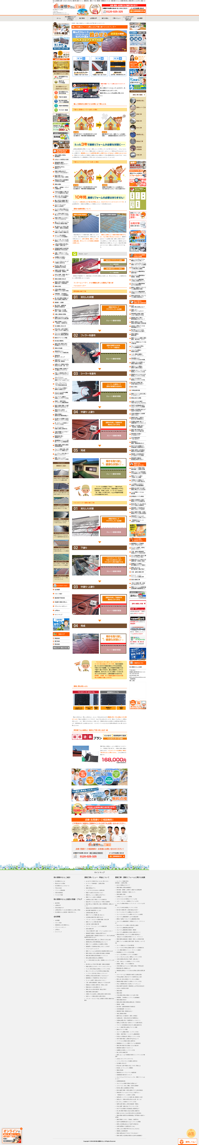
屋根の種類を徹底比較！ (135, 334)
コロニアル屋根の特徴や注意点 (136, 350)
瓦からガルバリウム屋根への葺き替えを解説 (138, 268)
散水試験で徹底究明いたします (93, 910)
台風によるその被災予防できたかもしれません (138, 402)
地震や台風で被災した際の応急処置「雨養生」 (61, 271)
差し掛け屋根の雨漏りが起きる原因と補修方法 (61, 298)
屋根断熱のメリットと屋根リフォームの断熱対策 (61, 441)
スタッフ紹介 (58, 593)
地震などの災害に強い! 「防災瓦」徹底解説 (137, 426)
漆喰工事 (139, 114)
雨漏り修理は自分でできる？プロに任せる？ (61, 172)
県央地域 (57, 644)
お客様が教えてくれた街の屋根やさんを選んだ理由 (67, 910)
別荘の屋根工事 (135, 579)
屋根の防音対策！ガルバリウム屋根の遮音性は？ (138, 296)
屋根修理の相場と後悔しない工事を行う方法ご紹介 (98, 939)
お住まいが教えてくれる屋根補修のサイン (138, 326)
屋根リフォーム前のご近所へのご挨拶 (136, 476)
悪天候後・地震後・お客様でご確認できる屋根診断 (129, 889)
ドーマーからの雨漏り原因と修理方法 (61, 428)
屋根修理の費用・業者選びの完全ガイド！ (61, 163)
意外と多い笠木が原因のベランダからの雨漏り (61, 196)
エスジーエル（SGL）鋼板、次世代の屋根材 (127, 1085)
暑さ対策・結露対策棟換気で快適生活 (126, 1006)
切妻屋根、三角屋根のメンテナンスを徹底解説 (61, 294)
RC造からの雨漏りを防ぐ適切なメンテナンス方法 (62, 419)
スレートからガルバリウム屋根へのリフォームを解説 (138, 264)
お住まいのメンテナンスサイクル (125, 1058)
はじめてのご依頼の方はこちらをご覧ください (97, 881)
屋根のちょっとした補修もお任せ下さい (95, 895)
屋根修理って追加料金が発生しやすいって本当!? (138, 508)
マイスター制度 (59, 895)
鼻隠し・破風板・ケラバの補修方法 (61, 188)
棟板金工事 (139, 141)
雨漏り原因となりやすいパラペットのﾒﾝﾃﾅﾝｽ (61, 218)
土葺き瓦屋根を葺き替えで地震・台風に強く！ (61, 244)
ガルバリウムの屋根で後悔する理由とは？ (61, 388)
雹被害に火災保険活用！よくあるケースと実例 (138, 454)
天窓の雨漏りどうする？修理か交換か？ (61, 432)
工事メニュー (117, 18)
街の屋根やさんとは (60, 881)
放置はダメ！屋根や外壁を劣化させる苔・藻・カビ (129, 1099)
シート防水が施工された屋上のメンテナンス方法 (61, 214)
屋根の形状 (58, 286)
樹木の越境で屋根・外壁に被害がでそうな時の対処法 (138, 512)
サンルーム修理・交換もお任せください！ (138, 548)
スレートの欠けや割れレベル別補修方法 (137, 346)
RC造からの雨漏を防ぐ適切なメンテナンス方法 (128, 1036)
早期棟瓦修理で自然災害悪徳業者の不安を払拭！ (61, 249)
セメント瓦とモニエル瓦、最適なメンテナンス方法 (129, 956)
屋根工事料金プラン (91, 888)
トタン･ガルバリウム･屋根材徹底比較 (61, 384)
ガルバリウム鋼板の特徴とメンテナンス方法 (61, 397)
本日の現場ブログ (59, 907)
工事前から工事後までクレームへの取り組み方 (138, 480)
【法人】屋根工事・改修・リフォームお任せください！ (99, 931)
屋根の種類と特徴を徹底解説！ (60, 155)
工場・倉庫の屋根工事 (137, 572)
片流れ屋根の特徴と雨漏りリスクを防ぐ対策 (61, 290)
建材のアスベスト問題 (61, 337)
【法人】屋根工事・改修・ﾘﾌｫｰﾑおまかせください (138, 583)
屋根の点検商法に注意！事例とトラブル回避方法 (138, 500)
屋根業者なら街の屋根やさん (62, 925)
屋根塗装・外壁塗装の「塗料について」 (126, 892)
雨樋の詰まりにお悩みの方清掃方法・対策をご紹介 (138, 560)
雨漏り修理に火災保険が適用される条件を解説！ (138, 450)
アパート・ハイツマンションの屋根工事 (137, 576)
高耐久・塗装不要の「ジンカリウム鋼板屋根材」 (129, 1034)
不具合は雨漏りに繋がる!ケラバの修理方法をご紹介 (129, 976)
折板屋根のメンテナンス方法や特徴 (125, 952)
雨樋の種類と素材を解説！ (92, 991)
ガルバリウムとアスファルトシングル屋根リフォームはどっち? (62, 379)
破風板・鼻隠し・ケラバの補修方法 (125, 963)
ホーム (59, 18)
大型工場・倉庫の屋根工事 (92, 924)
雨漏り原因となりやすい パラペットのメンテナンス (98, 966)
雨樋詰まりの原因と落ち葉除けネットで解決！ (138, 564)
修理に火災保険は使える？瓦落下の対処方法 (138, 410)
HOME (73, 23)
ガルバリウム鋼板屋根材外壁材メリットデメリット (138, 292)
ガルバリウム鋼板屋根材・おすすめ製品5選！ (128, 916)
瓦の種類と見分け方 (60, 326)
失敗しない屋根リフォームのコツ (137, 310)
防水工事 (139, 128)
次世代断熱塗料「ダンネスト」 (135, 438)
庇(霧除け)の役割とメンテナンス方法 (60, 257)
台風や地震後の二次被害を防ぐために (138, 414)
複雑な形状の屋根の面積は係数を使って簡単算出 (129, 1002)
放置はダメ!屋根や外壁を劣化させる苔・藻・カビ (62, 365)
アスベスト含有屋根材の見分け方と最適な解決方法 (129, 1025)
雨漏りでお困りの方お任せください (94, 892)
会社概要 (139, 18)
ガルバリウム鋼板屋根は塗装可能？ (138, 272)
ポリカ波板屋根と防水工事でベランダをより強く (138, 556)
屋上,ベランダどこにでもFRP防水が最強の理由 (62, 223)
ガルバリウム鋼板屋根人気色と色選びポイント (138, 280)
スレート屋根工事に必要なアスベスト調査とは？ (61, 449)
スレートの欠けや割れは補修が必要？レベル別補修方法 (130, 947)
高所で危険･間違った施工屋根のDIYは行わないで (62, 406)
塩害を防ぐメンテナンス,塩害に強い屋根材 (62, 360)
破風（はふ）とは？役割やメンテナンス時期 (61, 458)
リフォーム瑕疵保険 (60, 890)
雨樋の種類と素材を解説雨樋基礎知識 (61, 445)
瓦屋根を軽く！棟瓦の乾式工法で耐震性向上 (127, 1018)
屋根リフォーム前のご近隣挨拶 (93, 897)
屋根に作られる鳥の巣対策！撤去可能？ (138, 568)
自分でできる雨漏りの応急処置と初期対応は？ (138, 446)
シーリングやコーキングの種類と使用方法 (61, 262)
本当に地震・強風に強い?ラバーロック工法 (62, 275)
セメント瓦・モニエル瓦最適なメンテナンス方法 (61, 240)
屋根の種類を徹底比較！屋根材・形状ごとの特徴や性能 (130, 939)
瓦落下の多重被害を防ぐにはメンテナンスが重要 (138, 406)
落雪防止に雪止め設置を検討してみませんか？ (97, 975)
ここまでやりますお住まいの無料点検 (128, 18)
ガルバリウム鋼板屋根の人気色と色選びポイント (129, 932)
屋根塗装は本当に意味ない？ (60, 167)
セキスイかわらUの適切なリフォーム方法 (127, 899)
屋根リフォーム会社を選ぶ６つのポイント (138, 394)
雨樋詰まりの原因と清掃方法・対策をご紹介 (97, 984)
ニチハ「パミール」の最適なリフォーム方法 (127, 901)
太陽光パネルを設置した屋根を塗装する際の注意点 (98, 994)
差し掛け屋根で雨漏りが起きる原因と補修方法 (128, 1110)
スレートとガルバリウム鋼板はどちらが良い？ (138, 260)
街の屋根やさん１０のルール (62, 885)
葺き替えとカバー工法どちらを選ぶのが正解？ (138, 330)
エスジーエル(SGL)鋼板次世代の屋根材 (61, 393)
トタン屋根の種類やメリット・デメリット (137, 355)
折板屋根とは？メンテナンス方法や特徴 (138, 359)
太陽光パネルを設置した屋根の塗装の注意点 (138, 363)
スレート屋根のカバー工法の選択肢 (138, 342)
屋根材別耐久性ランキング (60, 356)
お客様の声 (93, 18)
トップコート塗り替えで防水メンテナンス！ (61, 454)
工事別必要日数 (135, 390)
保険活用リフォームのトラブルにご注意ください (138, 516)
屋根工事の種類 (137, 95)
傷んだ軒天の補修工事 (122, 1052)
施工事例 (82, 18)
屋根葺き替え (140, 100)
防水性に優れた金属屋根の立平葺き (125, 1088)
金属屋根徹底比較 (121, 1081)
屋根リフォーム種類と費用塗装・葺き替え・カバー (138, 338)
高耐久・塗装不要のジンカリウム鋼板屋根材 (61, 402)
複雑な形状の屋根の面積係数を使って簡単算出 (61, 282)
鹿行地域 (57, 641)
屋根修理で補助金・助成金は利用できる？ (137, 458)
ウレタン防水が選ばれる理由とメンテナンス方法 (61, 210)
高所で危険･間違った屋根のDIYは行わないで (128, 1038)
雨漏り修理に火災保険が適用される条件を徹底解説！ (130, 1135)
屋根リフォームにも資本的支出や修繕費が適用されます (99, 951)
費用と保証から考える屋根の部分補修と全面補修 (98, 953)
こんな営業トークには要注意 (137, 493)
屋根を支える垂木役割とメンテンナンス (61, 410)
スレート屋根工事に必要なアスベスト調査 (127, 1027)
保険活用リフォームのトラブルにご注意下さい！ (129, 1092)
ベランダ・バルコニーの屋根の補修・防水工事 (97, 919)
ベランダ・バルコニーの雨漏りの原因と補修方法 (61, 231)
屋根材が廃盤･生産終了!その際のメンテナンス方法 (129, 981)
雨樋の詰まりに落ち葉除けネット (94, 987)
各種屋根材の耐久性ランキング (124, 1074)
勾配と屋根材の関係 (60, 314)
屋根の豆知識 (58, 348)
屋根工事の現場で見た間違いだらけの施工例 (137, 430)
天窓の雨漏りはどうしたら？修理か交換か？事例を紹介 (130, 966)
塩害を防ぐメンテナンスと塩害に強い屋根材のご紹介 (130, 1097)
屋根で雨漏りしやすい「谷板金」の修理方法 (61, 322)
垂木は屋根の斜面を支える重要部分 (94, 958)
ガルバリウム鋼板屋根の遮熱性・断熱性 (138, 276)
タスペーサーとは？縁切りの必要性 (60, 205)
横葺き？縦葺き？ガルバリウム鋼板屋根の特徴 (138, 288)
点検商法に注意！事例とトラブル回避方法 (96, 899)
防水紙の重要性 (59, 340)
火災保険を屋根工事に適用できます (94, 917)
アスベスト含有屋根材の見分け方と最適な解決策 (61, 334)
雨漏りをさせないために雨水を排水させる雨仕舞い (129, 1113)
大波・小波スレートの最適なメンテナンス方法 (61, 253)
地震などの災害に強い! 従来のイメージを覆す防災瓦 (129, 1022)
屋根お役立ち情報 (136, 398)
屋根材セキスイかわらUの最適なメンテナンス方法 (138, 375)
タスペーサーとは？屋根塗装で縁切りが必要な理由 (129, 974)
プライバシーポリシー (61, 606)
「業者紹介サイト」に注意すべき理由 (137, 520)
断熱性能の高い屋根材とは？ (59, 436)
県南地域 (57, 638)
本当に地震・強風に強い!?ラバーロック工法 (127, 1106)
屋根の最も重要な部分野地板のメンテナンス (61, 344)
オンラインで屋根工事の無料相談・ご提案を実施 (138, 468)
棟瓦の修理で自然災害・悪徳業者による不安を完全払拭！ (131, 986)
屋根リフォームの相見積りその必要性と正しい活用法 (138, 472)
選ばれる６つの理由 (60, 883)
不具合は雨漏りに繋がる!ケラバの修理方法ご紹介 (62, 192)
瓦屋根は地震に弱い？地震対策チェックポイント (138, 422)
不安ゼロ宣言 (58, 888)
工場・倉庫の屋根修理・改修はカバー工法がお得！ (138, 552)
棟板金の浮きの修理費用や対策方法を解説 (61, 180)
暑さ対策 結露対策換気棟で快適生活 (60, 306)
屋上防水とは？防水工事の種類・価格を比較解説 (61, 227)
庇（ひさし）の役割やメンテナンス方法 (61, 423)
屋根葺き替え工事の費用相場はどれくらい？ (138, 318)
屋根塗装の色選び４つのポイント (136, 434)
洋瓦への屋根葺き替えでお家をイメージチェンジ (61, 373)
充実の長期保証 (59, 892)
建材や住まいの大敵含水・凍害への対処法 (61, 310)
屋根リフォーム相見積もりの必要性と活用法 (97, 944)
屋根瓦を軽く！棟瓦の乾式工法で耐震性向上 (137, 418)
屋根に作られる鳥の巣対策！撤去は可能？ (96, 989)
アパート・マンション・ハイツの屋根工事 (96, 926)
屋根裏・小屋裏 (59, 302)
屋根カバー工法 (141, 107)
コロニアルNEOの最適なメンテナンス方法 (138, 379)
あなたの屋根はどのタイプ (123, 885)
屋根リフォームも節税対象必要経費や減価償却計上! (138, 587)
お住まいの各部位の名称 (61, 159)
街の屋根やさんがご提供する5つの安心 (70, 18)
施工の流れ (105, 18)
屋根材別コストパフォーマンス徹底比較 (61, 352)
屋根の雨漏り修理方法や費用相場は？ (61, 415)
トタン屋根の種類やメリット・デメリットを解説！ (129, 950)
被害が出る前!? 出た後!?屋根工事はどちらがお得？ (138, 489)
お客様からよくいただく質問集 (124, 896)
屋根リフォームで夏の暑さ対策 (93, 921)
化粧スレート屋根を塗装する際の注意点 (136, 367)
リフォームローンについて (92, 948)
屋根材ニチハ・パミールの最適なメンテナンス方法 (138, 371)
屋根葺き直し (140, 134)
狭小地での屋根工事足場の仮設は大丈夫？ (137, 383)
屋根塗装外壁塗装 (139, 148)
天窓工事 (139, 155)
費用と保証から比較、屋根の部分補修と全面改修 (138, 322)
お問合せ (57, 610)
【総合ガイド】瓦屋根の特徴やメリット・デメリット (130, 936)
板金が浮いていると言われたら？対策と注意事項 (138, 504)
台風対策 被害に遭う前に (92, 912)
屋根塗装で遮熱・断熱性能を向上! (137, 442)
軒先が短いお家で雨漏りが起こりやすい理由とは (61, 329)
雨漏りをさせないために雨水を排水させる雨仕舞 (61, 318)
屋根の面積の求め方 (60, 279)
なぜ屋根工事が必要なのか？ (138, 306)
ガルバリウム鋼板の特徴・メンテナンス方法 (127, 1031)
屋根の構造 (58, 184)
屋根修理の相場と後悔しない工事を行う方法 (137, 314)
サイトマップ (58, 614)
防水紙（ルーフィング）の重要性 (125, 1068)
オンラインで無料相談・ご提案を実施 (95, 883)
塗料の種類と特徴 (137, 603)
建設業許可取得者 (60, 598)
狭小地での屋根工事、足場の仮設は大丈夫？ (127, 909)
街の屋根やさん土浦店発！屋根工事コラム (65, 912)
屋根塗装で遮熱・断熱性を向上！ (125, 1011)
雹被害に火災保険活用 (122, 1131)
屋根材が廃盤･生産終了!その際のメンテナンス (61, 369)
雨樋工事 (139, 121)
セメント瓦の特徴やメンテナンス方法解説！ (61, 236)
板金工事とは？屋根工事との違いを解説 (61, 176)
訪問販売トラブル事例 (137, 496)
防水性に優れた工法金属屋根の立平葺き (60, 266)
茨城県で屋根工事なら (61, 602)
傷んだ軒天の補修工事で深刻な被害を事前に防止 (61, 201)
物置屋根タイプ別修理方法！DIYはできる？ (137, 544)
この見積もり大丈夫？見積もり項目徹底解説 (137, 484)
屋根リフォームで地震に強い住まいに (95, 915)
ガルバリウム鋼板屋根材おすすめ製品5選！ (138, 284)
